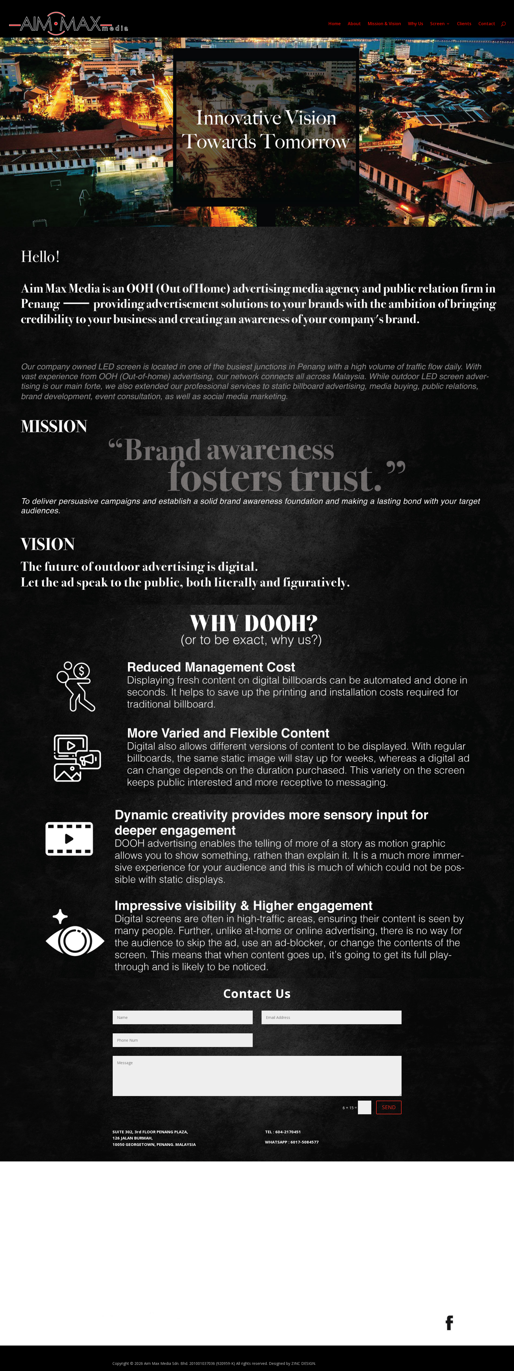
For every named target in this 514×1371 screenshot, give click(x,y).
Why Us (415, 24)
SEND (389, 1107)
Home (334, 24)
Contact (486, 24)
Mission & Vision (384, 24)
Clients (464, 24)
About (354, 24)
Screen (437, 24)
